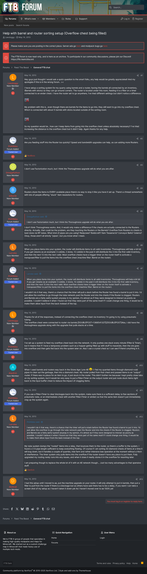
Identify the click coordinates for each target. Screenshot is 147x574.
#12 (141, 417)
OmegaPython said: (35, 217)
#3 (141, 165)
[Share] (138, 75)
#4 (141, 188)
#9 (141, 339)
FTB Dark (8, 563)
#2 (141, 138)
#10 (141, 365)
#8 (141, 313)
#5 (141, 211)
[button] (38, 18)
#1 (142, 75)
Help (128, 563)
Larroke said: (32, 274)
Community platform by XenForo (30, 570)
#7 (142, 268)
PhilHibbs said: (33, 422)
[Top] (139, 563)
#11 (141, 390)
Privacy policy (119, 563)
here (79, 46)
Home (54, 538)
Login (102, 538)
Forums (54, 542)
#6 (141, 245)
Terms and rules (104, 563)
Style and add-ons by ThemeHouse (75, 570)
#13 (141, 479)
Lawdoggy (9, 37)
